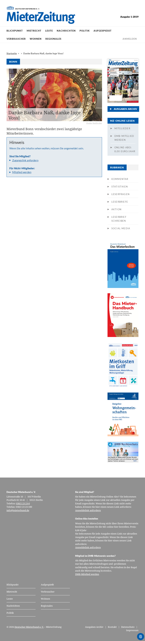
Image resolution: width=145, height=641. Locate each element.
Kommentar (119, 179)
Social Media (120, 228)
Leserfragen (120, 194)
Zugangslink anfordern (25, 160)
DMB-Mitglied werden (124, 138)
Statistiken (119, 186)
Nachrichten (66, 30)
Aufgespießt (103, 30)
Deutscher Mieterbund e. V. (29, 626)
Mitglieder (122, 128)
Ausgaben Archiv (125, 108)
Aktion (116, 209)
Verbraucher (16, 38)
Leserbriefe (119, 201)
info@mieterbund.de (18, 510)
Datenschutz (128, 626)
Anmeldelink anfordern (88, 510)
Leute (49, 30)
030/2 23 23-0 (23, 503)
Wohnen (36, 38)
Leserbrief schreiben (118, 218)
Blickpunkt (15, 30)
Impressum (132, 630)
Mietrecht (34, 30)
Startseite (12, 53)
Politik (85, 30)
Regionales (53, 38)
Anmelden (130, 38)
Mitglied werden (21, 172)
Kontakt (112, 626)
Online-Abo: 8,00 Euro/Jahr (124, 149)
